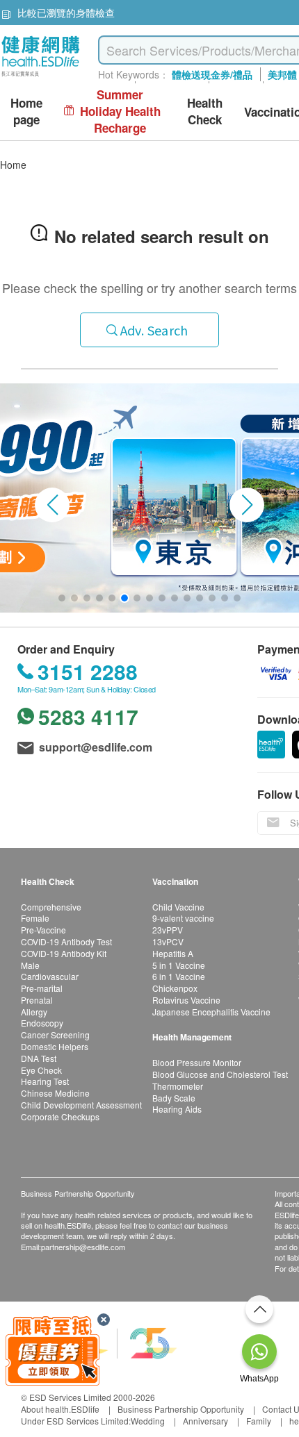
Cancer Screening (55, 1034)
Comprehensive (51, 907)
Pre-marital (42, 988)
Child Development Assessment (81, 1105)
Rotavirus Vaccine (186, 1000)
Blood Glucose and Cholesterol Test (220, 1074)
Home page (26, 111)
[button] (52, 505)
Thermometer (177, 1086)
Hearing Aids (177, 1109)
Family (258, 1421)
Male (30, 965)
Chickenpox (174, 988)
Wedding (148, 1421)
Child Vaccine (178, 907)
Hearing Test (45, 1081)
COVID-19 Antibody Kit (63, 953)
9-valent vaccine (183, 918)
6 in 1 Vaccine (178, 976)
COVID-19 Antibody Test (66, 941)
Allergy (34, 1011)
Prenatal (37, 1000)
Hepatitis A (172, 953)
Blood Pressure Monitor (196, 1062)
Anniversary (205, 1421)
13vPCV (168, 941)
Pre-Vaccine (43, 930)
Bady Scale (173, 1098)
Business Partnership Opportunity (181, 1409)
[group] (149, 498)
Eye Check (41, 1070)
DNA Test (38, 1058)
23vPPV (167, 930)
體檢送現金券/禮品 (212, 74)
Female (35, 918)
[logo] (40, 76)
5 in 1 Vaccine (178, 965)
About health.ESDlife (60, 1409)
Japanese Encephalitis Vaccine (211, 1011)
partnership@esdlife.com (83, 1246)
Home (13, 165)
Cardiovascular (50, 976)
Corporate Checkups (60, 1116)
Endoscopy (42, 1023)
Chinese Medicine (55, 1093)
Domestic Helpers (54, 1046)
